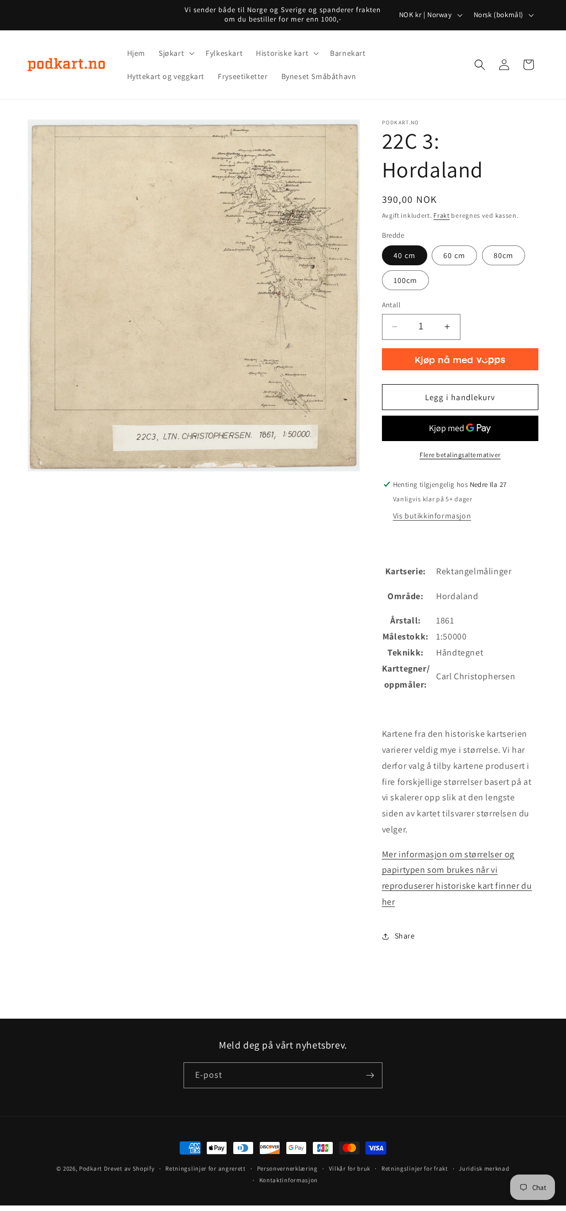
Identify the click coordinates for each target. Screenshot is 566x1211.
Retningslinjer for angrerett (205, 1168)
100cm (405, 280)
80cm (503, 255)
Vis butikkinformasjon (432, 516)
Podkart (90, 1168)
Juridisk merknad (484, 1168)
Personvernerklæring (287, 1168)
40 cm (405, 255)
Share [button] (405, 936)
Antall (391, 305)
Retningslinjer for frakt (414, 1168)
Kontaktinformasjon (288, 1180)
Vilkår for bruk (350, 1168)
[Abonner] (370, 1075)
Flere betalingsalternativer (460, 454)
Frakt (441, 215)
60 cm (454, 255)
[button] (175, 53)
